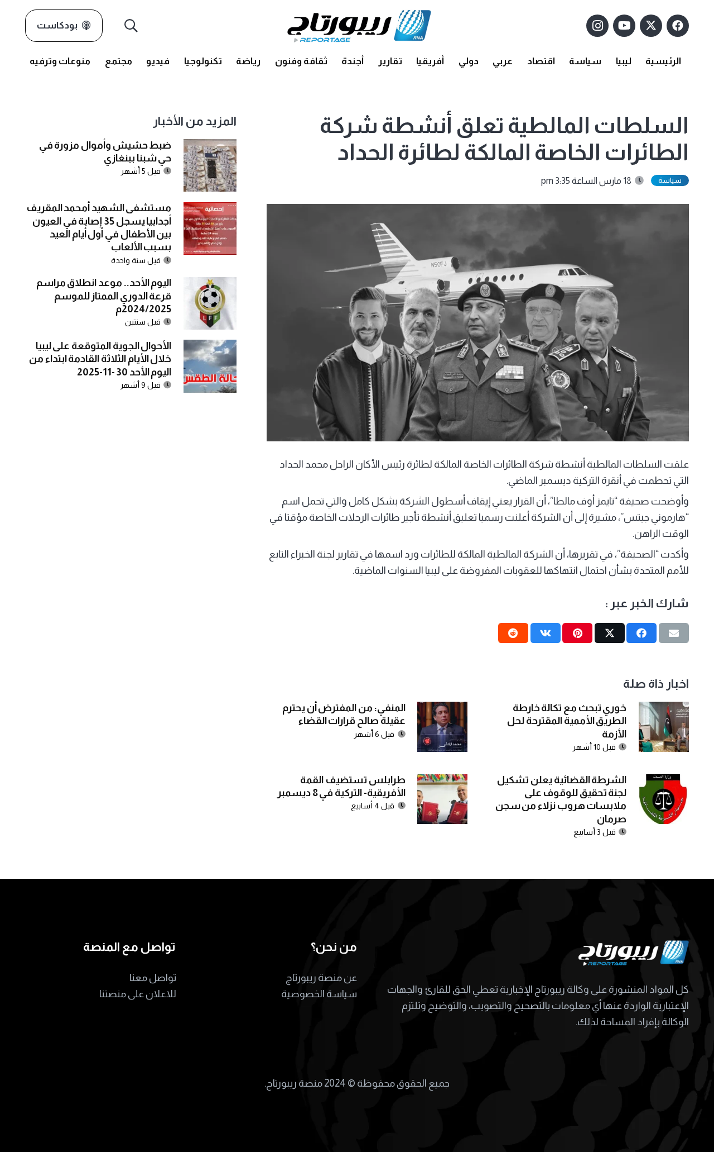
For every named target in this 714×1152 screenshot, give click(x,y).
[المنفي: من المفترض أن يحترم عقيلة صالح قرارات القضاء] (442, 709)
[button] (131, 26)
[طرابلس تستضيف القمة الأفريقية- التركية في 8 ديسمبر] (442, 781)
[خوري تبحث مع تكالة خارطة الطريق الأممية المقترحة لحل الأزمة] (664, 709)
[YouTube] (624, 26)
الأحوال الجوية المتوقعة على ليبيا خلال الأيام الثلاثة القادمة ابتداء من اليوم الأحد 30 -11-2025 (100, 359)
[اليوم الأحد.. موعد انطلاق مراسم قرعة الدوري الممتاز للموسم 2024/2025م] (210, 285)
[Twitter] (651, 26)
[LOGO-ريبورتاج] (359, 25)
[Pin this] (577, 633)
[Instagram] (597, 26)
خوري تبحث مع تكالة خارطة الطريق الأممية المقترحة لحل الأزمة (566, 721)
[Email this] (674, 633)
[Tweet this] (610, 633)
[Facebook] (678, 26)
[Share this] (641, 633)
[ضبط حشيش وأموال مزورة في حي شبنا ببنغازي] (210, 147)
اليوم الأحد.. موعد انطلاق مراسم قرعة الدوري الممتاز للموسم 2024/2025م (104, 296)
